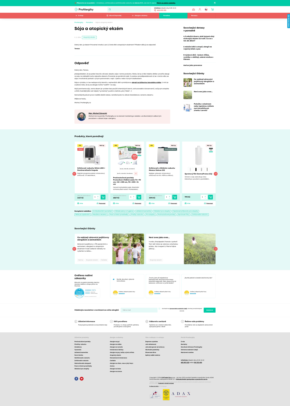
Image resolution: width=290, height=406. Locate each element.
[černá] (196, 169)
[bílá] (190, 169)
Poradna (166, 15)
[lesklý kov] (207, 169)
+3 (135, 173)
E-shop (80, 15)
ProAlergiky (78, 22)
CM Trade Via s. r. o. (168, 377)
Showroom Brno (150, 352)
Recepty (194, 15)
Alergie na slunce (116, 371)
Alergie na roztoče (116, 347)
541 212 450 (198, 362)
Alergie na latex (115, 368)
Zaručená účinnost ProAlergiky (191, 347)
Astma (112, 366)
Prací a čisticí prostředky (119, 214)
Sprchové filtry (183, 214)
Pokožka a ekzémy (100, 214)
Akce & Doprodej (115, 15)
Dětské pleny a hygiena (124, 211)
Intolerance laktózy (116, 349)
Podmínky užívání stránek (166, 383)
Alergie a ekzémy (141, 15)
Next (216, 174)
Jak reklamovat (150, 344)
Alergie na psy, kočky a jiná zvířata (122, 352)
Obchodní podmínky (152, 349)
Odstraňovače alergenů (82, 363)
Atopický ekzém (89, 37)
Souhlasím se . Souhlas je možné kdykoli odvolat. (182, 310)
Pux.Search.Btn (110, 9)
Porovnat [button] (102, 203)
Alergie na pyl (115, 341)
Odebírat (209, 310)
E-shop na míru (154, 386)
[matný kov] (201, 169)
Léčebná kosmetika (143, 211)
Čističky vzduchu (80, 344)
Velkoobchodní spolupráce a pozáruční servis (191, 379)
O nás (183, 341)
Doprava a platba (151, 341)
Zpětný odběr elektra (152, 355)
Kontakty (184, 344)
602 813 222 (161, 10)
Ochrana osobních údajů (189, 349)
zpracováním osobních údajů (178, 308)
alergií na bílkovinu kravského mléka (146, 82)
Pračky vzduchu (137, 214)
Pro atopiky (150, 214)
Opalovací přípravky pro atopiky (185, 211)
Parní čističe (78, 355)
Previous (74, 174)
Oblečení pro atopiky (162, 211)
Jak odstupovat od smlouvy (155, 347)
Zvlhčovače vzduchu (200, 214)
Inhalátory (78, 347)
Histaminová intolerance (118, 358)
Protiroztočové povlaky (166, 214)
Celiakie (113, 360)
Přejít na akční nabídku (166, 3)
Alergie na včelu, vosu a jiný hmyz (121, 363)
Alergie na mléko (115, 344)
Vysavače (77, 349)
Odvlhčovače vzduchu (82, 358)
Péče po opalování (82, 214)
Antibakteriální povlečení (102, 211)
